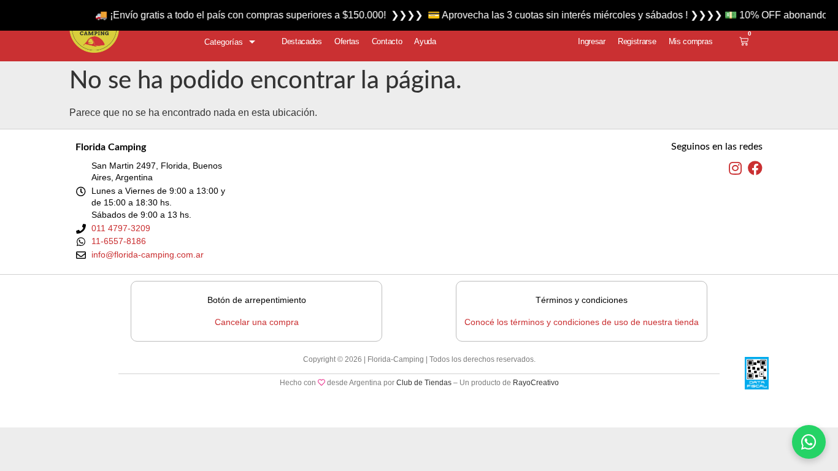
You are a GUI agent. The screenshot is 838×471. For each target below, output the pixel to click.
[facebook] (755, 169)
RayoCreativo (536, 382)
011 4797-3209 (120, 228)
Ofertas (346, 41)
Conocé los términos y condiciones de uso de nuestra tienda (581, 322)
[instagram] (735, 169)
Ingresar (591, 41)
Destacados (302, 41)
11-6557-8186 (118, 241)
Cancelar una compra (257, 322)
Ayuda (425, 41)
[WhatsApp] (809, 442)
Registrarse (637, 41)
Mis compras (691, 41)
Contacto (387, 41)
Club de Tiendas (424, 382)
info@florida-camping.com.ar (147, 254)
